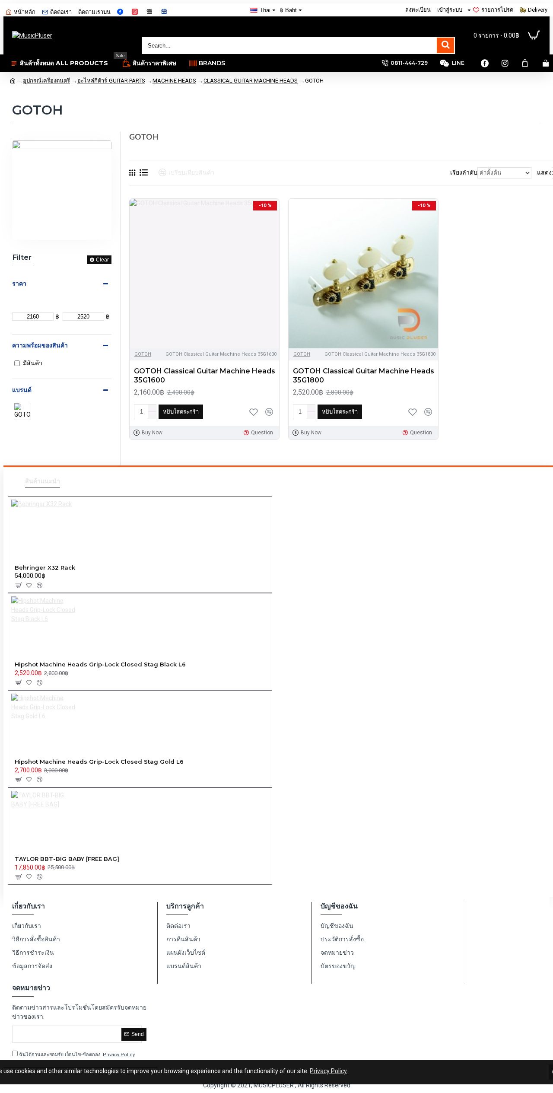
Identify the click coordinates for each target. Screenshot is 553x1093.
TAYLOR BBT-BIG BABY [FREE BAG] (67, 858)
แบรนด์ (22, 390)
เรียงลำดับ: (464, 172)
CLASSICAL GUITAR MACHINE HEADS (250, 80)
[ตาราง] (132, 173)
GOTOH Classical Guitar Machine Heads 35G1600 (204, 375)
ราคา (19, 283)
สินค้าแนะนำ (42, 481)
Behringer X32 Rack (45, 567)
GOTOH (142, 354)
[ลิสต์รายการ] (144, 172)
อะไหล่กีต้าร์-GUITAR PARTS (111, 80)
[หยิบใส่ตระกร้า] (18, 585)
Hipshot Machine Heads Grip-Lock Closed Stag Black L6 (100, 664)
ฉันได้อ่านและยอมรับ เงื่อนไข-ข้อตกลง (76, 1055)
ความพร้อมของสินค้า (40, 345)
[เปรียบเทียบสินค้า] (269, 412)
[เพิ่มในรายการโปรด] (253, 411)
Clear (102, 260)
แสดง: (545, 172)
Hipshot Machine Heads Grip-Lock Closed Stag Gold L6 (99, 761)
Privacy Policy (328, 1071)
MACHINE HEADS (174, 80)
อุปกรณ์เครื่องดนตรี (46, 80)
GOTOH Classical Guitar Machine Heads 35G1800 (363, 375)
